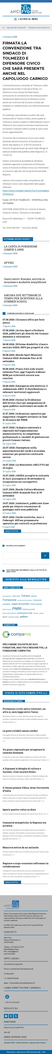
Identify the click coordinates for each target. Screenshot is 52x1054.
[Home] (3, 27)
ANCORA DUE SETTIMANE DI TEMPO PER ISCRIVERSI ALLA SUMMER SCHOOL (23, 298)
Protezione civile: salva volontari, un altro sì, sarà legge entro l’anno (24, 710)
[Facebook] (6, 1016)
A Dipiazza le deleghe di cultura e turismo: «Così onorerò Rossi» (22, 770)
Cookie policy (9, 974)
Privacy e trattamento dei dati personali (18, 969)
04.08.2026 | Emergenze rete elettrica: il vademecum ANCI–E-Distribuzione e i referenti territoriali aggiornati (25, 389)
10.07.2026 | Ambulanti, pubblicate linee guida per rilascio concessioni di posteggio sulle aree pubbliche (26, 506)
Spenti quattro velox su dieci (19, 809)
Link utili (7, 1032)
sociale (41, 613)
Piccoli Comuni (7, 609)
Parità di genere (36, 604)
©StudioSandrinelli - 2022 (36, 1052)
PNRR (16, 609)
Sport (5, 617)
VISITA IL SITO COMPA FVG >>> (26, 692)
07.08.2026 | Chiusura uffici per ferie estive (24, 321)
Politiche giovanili (28, 609)
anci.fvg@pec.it (12, 951)
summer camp (13, 617)
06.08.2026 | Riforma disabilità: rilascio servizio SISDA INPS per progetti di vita (26, 346)
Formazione (9, 599)
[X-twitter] (16, 1016)
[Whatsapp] (7, 997)
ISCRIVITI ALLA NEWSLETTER (26, 579)
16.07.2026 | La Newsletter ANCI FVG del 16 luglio (26, 466)
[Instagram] (11, 1016)
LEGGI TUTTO (11, 531)
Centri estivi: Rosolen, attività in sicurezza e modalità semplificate (25, 280)
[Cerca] (45, 555)
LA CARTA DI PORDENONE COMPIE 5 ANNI (20, 248)
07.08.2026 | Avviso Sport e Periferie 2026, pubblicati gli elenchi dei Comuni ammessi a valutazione (26, 333)
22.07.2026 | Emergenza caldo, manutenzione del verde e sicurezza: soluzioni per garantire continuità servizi (24, 452)
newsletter (7, 604)
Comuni (25, 595)
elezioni (34, 596)
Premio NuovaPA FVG (10, 613)
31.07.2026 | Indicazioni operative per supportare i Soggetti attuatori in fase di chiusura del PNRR (25, 416)
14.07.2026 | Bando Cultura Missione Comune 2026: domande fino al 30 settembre (23, 492)
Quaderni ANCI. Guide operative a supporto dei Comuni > (25, 1043)
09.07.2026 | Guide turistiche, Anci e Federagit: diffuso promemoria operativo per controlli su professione (25, 520)
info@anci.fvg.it (13, 949)
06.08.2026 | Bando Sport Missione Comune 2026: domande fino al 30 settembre (22, 358)
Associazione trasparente (13, 964)
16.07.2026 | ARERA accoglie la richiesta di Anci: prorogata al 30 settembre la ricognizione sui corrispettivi (26, 478)
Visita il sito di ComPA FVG (14, 1027)
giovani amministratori (25, 600)
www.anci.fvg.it (9, 954)
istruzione (38, 600)
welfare (24, 616)
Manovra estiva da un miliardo (21, 847)
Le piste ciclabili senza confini (20, 730)
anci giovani (7, 596)
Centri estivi (16, 596)
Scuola (35, 613)
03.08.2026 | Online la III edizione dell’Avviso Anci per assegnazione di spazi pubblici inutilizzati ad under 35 (25, 402)
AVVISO (9, 262)
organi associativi (20, 604)
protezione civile (25, 613)
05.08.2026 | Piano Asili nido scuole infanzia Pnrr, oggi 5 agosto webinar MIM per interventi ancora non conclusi (24, 373)
